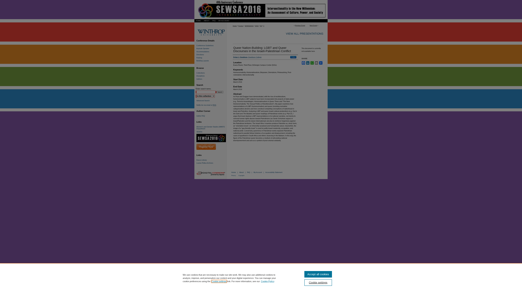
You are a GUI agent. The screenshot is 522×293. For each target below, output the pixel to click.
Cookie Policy (267, 281)
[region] (261, 278)
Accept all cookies (318, 274)
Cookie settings (219, 281)
